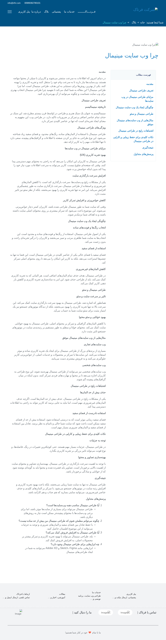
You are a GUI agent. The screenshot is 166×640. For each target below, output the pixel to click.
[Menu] (10, 11)
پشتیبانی (56, 11)
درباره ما (36, 11)
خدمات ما (69, 11)
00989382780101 (32, 3)
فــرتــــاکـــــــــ (86, 11)
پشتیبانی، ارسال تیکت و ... (124, 597)
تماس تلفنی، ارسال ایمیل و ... (16, 597)
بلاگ (46, 11)
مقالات (62, 594)
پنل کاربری (24, 11)
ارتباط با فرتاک (23, 594)
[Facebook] (157, 3)
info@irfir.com (14, 3)
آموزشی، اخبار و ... (56, 597)
